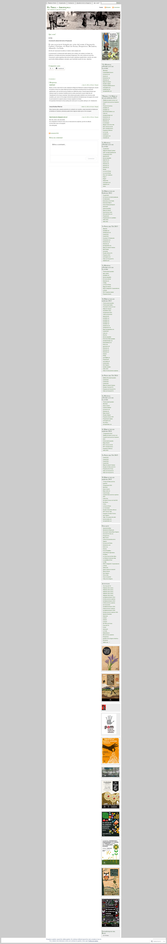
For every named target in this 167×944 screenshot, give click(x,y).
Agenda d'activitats (107, 614)
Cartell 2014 (106, 383)
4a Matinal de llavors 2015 (109, 606)
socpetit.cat (105, 134)
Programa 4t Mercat (107, 130)
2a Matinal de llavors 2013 (109, 597)
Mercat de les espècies (108, 634)
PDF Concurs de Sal (108, 126)
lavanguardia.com (107, 245)
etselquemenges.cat (107, 115)
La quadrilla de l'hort (107, 560)
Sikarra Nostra (106, 571)
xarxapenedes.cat (107, 91)
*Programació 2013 (107, 154)
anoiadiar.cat (106, 107)
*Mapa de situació (107, 308)
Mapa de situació (107, 81)
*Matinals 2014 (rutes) (108, 591)
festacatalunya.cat (107, 342)
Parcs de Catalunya (107, 175)
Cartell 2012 (106, 234)
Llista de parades (107, 208)
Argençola (62, 3)
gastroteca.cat (106, 119)
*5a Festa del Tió (107, 586)
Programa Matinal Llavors (109, 85)
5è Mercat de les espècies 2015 (110, 612)
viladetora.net (106, 184)
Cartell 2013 (106, 236)
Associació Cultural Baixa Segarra (111, 532)
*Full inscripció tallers (108, 305)
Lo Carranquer (106, 507)
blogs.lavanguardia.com (108, 329)
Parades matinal (106, 83)
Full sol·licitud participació (109, 204)
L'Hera (104, 504)
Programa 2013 (106, 255)
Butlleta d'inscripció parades (109, 377)
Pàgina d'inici (52, 3)
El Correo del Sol (107, 279)
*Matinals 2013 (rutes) (108, 589)
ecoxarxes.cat (106, 74)
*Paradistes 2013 (107, 310)
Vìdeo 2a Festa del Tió (108, 258)
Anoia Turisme (106, 405)
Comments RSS (54, 133)
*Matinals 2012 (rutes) (108, 587)
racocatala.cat (106, 361)
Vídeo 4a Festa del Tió (108, 472)
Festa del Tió (106, 625)
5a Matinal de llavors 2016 (109, 610)
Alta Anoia (105, 70)
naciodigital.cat (106, 357)
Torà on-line (105, 575)
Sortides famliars (107, 366)
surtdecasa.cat (106, 89)
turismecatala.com (107, 519)
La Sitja (104, 562)
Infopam (105, 353)
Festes (104, 627)
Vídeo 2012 (105, 219)
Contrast (105, 621)
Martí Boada (106, 249)
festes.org (105, 344)
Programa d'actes (107, 294)
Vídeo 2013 (105, 450)
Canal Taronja (106, 492)
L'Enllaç (105, 282)
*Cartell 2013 (106, 148)
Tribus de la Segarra (107, 578)
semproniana (106, 363)
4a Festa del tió (106, 604)
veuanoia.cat (106, 137)
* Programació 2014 (107, 433)
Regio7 (104, 178)
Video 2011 (105, 221)
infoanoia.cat (106, 80)
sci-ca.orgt (105, 132)
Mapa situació (106, 413)
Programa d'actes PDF (108, 416)
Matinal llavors (106, 633)
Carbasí (105, 617)
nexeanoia (105, 251)
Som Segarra (106, 365)
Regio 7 (105, 176)
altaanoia (105, 228)
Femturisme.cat (106, 240)
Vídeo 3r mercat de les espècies (110, 370)
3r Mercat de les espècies (109, 602)
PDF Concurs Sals (107, 511)
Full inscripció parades (108, 441)
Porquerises (106, 636)
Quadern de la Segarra (84, 3)
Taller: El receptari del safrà (109, 517)
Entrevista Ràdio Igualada (109, 338)
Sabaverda (105, 180)
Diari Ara (105, 335)
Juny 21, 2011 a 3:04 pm (88, 85)
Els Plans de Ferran (107, 623)
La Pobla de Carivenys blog (109, 558)
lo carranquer (106, 122)
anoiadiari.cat (106, 109)
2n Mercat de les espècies (109, 599)
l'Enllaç (104, 355)
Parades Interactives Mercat (109, 509)
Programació (106, 216)
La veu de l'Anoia (107, 171)
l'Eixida (104, 169)
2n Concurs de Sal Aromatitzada (110, 197)
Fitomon (105, 548)
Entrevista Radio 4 (107, 202)
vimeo (104, 186)
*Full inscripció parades (108, 271)
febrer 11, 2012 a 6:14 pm (88, 106)
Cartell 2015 (106, 463)
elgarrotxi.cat (106, 160)
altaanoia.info (106, 156)
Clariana (105, 619)
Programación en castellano (109, 217)
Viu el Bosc (105, 422)
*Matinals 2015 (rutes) (108, 593)
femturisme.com (106, 545)
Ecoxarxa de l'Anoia (107, 543)
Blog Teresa (106, 537)
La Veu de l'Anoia (107, 284)
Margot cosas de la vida (108, 124)
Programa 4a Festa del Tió (109, 389)
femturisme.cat (106, 78)
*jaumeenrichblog (107, 528)
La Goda (105, 631)
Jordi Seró (52, 85)
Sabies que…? (106, 642)
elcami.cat (105, 76)
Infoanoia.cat (106, 350)
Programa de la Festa (108, 468)
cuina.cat (105, 113)
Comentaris (117, 7)
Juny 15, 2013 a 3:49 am (88, 117)
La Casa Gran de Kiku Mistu (109, 556)
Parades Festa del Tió (108, 387)
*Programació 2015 (107, 485)
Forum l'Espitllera (107, 550)
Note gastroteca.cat (107, 214)
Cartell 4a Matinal (107, 407)
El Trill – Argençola (58, 7)
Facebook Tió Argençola (108, 238)
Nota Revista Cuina (107, 212)
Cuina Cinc (105, 498)
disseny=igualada (107, 158)
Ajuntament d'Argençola (108, 530)
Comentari (91, 158)
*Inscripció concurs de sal (109, 306)
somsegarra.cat (106, 87)
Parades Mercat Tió (107, 253)
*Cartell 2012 (106, 195)
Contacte (71, 3)
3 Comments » (52, 79)
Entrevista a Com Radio (108, 200)
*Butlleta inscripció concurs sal (110, 100)
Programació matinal (107, 418)
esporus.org (106, 161)
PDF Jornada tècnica (108, 128)
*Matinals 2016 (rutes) (108, 595)
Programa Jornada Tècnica (109, 513)
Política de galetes (93, 941)
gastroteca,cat (106, 346)
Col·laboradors (106, 199)
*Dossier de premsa (107, 105)
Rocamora (105, 640)
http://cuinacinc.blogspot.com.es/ (58, 117)
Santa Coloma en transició (109, 569)
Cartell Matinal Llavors (108, 72)
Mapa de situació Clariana (109, 247)
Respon (96, 85)
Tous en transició (107, 576)
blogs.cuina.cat (106, 491)
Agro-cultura (106, 273)
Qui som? (97, 3)
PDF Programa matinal (108, 292)
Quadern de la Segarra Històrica (110, 638)
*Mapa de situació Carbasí (109, 150)
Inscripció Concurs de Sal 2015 (110, 500)
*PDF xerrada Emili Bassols (109, 152)
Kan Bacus (105, 502)
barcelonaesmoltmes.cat (108, 111)
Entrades (108, 7)
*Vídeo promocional (107, 314)
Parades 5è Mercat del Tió (109, 467)
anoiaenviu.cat (106, 325)
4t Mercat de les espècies (109, 608)
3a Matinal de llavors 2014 (109, 601)
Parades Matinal (106, 415)
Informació (105, 206)
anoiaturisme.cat (107, 232)
